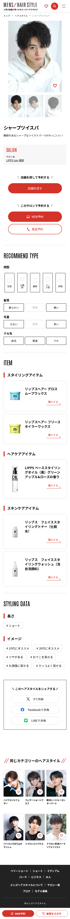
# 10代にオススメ (17, 648)
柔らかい (14, 307)
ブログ (26, 891)
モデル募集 (41, 891)
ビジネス (36, 877)
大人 (48, 877)
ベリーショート (19, 871)
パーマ (23, 877)
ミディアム (53, 871)
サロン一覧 (53, 885)
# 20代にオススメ (47, 648)
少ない (14, 324)
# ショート (13, 625)
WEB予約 (20, 913)
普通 (35, 307)
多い (56, 324)
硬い (56, 307)
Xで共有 (38, 699)
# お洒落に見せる (17, 665)
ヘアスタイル (21, 16)
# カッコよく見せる (49, 665)
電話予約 (37, 229)
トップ (7, 16)
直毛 (13, 341)
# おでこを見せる (41, 657)
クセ (56, 341)
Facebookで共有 (38, 709)
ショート (38, 871)
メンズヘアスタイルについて (26, 885)
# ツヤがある (14, 657)
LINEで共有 (38, 720)
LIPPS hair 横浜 (15, 160)
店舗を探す (35, 188)
